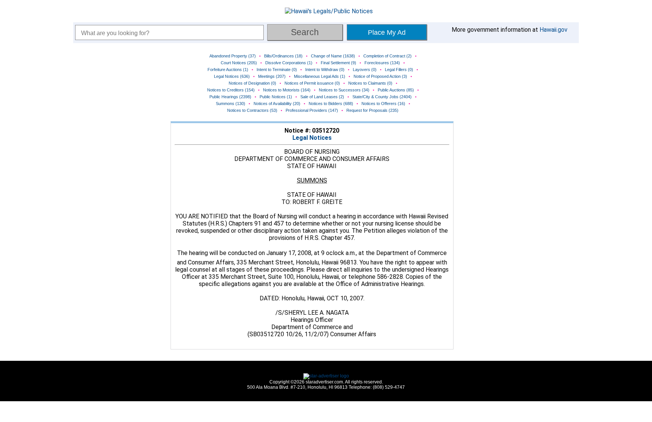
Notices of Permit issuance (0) (312, 83)
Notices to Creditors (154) (231, 90)
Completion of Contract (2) (387, 56)
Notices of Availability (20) (277, 103)
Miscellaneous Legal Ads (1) (319, 76)
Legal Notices (312, 137)
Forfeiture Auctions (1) (228, 69)
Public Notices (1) (276, 96)
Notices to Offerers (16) (383, 103)
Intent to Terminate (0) (277, 69)
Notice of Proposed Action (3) (380, 76)
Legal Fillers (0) (399, 69)
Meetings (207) (272, 76)
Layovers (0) (365, 69)
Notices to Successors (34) (344, 90)
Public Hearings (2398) (230, 96)
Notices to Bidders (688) (331, 103)
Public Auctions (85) (396, 90)
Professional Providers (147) (312, 110)
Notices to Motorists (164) (287, 90)
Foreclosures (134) (382, 62)
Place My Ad (387, 32)
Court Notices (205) (239, 62)
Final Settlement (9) (338, 62)
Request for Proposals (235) (372, 110)
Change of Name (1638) (333, 56)
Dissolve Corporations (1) (288, 62)
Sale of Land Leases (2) (322, 96)
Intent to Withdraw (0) (324, 69)
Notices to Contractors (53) (252, 110)
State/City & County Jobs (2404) (382, 96)
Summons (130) (230, 103)
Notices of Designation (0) (252, 83)
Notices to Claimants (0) (370, 83)
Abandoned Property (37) (232, 56)
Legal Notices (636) (232, 76)
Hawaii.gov (553, 29)
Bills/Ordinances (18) (283, 56)
